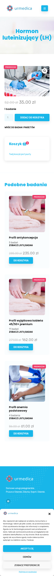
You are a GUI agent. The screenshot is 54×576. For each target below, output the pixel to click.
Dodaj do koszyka (32, 117)
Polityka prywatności (28, 572)
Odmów (27, 557)
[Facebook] (8, 501)
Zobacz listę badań (21, 245)
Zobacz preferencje (27, 565)
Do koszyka (21, 260)
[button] (49, 513)
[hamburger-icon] (44, 8)
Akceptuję (27, 548)
